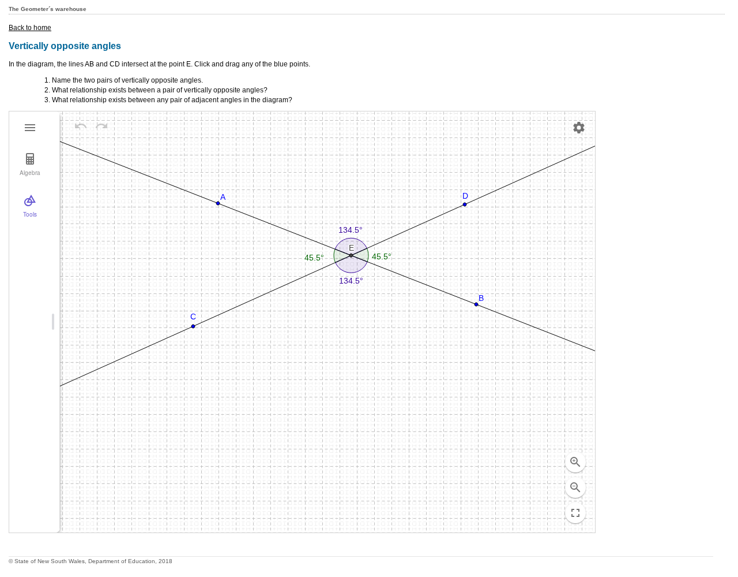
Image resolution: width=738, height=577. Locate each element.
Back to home (30, 28)
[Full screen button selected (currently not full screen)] (575, 512)
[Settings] (578, 127)
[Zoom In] (575, 462)
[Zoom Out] (575, 487)
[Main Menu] (30, 127)
